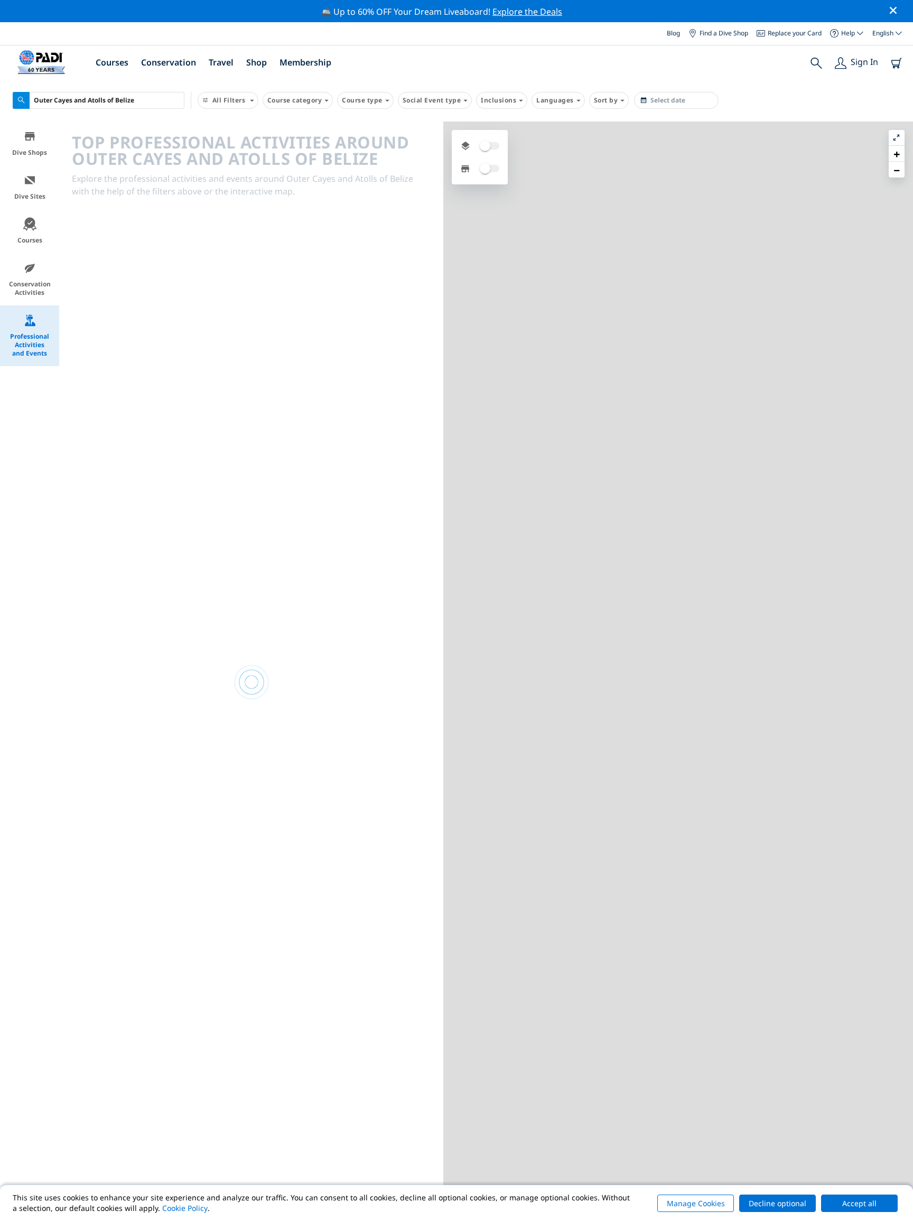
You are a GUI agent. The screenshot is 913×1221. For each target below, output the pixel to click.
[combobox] (98, 100)
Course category (294, 100)
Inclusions (498, 100)
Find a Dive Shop (724, 33)
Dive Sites (29, 196)
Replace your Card (795, 33)
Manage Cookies (696, 1203)
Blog (673, 33)
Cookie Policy (185, 1208)
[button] (897, 154)
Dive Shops (29, 152)
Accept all (859, 1203)
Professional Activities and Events (29, 345)
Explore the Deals (527, 11)
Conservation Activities (30, 288)
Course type (362, 100)
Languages (555, 100)
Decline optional (777, 1203)
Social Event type (432, 100)
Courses (29, 240)
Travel (221, 62)
